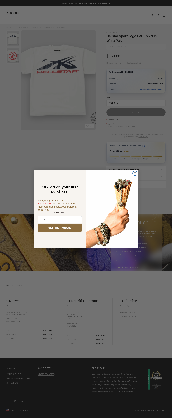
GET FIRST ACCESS (59, 228)
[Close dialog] (135, 173)
